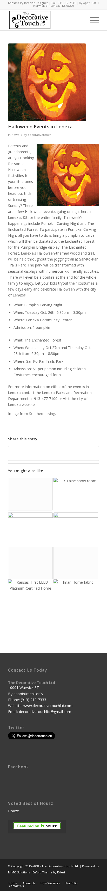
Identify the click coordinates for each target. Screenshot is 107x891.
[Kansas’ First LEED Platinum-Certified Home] (30, 600)
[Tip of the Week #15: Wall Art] (76, 495)
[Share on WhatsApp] (53, 453)
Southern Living (42, 413)
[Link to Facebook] (79, 878)
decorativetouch (39, 135)
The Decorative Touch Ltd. (60, 866)
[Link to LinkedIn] (87, 878)
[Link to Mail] (95, 878)
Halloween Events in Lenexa (40, 126)
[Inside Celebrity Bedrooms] (76, 530)
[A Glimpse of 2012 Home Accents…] (30, 530)
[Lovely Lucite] (30, 563)
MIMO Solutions (19, 872)
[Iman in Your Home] (76, 595)
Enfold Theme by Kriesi (48, 872)
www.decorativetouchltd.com (47, 705)
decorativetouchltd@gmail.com (45, 711)
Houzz (13, 810)
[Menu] (92, 20)
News (15, 135)
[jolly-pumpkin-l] (47, 82)
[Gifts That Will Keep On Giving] (30, 494)
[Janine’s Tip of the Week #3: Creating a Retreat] (76, 563)
